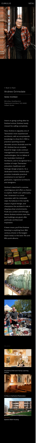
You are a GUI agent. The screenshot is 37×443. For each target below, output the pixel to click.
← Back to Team (10, 88)
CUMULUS (6, 3)
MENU (31, 3)
